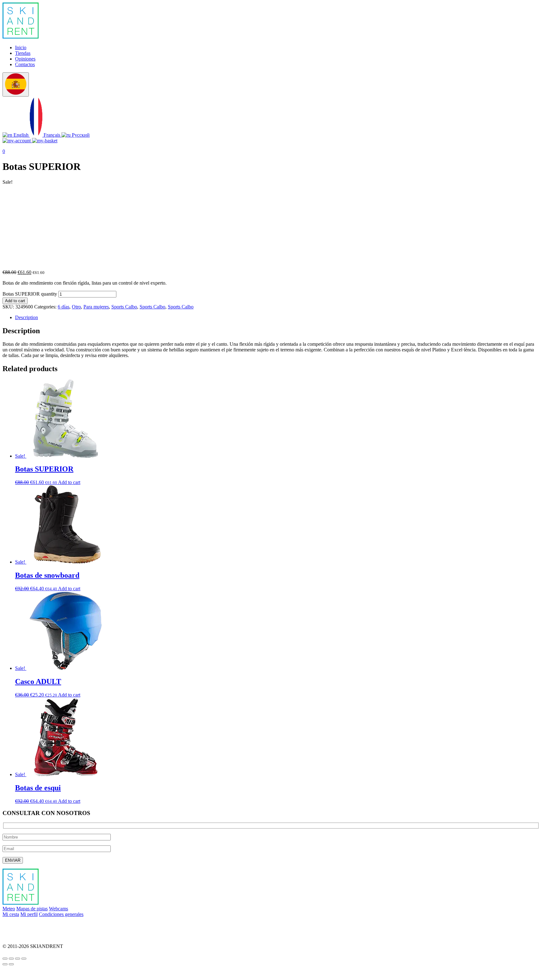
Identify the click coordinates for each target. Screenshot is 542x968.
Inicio (20, 47)
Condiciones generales (61, 914)
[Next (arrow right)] (11, 964)
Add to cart (15, 300)
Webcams (58, 908)
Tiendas (22, 53)
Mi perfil (29, 914)
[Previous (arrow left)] (5, 964)
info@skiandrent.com (24, 925)
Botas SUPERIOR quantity (30, 294)
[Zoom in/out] (23, 959)
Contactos (25, 64)
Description (26, 317)
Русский (80, 135)
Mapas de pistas (32, 908)
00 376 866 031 (18, 935)
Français (51, 135)
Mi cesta (11, 914)
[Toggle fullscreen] (17, 959)
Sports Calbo (124, 306)
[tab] (277, 317)
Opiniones (25, 58)
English (21, 135)
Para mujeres (96, 306)
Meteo (9, 908)
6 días (63, 306)
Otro (76, 306)
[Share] (11, 959)
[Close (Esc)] (5, 959)
